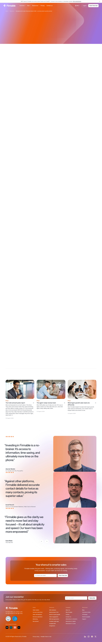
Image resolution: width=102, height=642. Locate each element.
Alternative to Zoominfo (71, 619)
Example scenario (11, 86)
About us (68, 610)
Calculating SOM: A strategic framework (15, 82)
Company (68, 607)
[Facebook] (92, 636)
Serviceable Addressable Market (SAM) (67, 57)
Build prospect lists (53, 612)
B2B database (52, 610)
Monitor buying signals (54, 614)
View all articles (15, 64)
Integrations (52, 625)
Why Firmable (69, 612)
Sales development (37, 614)
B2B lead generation (54, 619)
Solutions (22, 5)
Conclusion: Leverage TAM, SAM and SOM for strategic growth (16, 93)
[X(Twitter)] (95, 636)
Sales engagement (53, 616)
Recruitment (36, 621)
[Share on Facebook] (11, 114)
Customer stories (86, 612)
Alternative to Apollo (71, 621)
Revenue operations (37, 616)
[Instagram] (88, 636)
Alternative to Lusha (71, 623)
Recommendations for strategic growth (15, 89)
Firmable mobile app (54, 621)
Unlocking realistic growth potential (14, 74)
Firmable (47, 318)
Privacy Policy (36, 636)
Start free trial (93, 5)
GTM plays (84, 614)
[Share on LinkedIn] (7, 114)
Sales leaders (36, 610)
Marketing (35, 619)
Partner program (86, 616)
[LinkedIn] (85, 636)
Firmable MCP (52, 623)
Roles (34, 607)
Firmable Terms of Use (46, 636)
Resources (35, 5)
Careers (68, 614)
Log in (84, 5)
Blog (83, 610)
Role (28, 5)
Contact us (49, 5)
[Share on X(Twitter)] (15, 114)
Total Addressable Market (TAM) (76, 55)
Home (7, 11)
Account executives (37, 612)
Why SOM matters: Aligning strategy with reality (14, 78)
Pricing (42, 5)
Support (84, 619)
